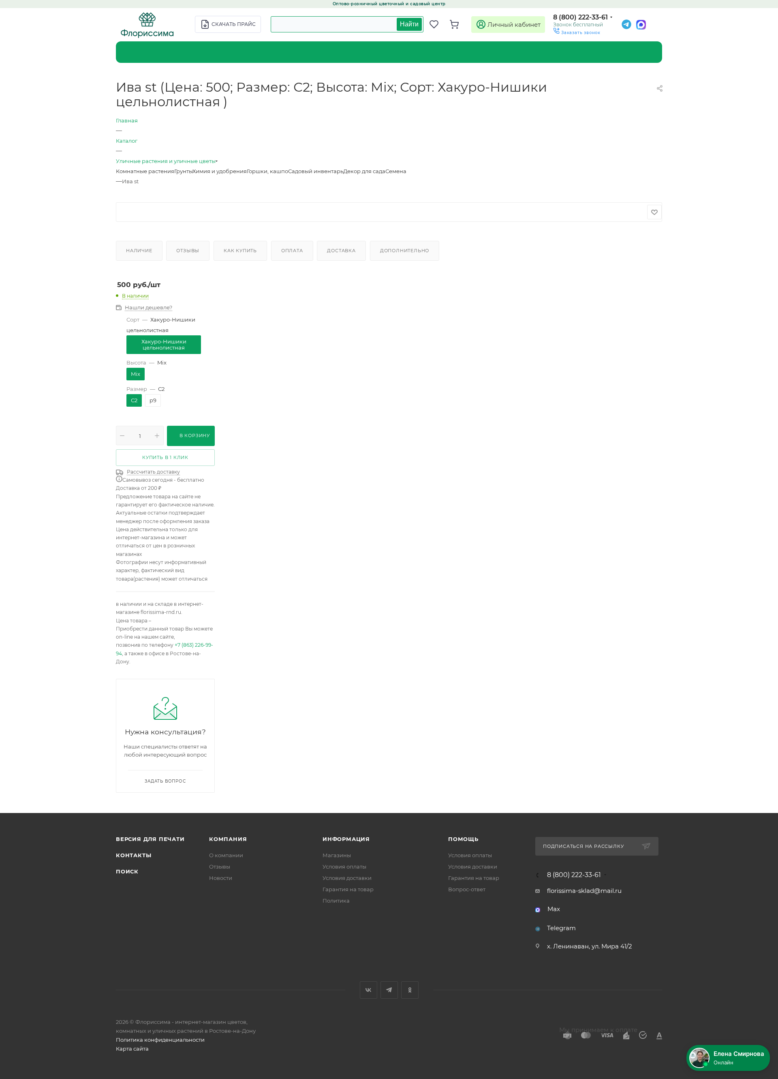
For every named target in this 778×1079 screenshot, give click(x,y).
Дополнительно (404, 250)
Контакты (133, 855)
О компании (226, 855)
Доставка (341, 250)
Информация (346, 839)
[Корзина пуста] (458, 24)
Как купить (240, 250)
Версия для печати (150, 839)
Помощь (463, 839)
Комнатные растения (145, 171)
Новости (220, 878)
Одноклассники (410, 990)
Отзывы (187, 250)
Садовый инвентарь (315, 171)
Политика (336, 900)
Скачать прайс (234, 24)
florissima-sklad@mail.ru (584, 891)
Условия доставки (347, 878)
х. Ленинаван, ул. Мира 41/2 (589, 946)
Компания (228, 839)
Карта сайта (132, 1048)
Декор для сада (364, 171)
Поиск (127, 871)
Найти (409, 24)
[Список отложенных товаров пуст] (437, 24)
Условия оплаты (344, 866)
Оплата (292, 250)
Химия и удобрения (219, 171)
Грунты (183, 171)
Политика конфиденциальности (160, 1039)
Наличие (139, 250)
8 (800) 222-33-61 (580, 17)
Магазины (337, 855)
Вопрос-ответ (466, 889)
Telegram (561, 928)
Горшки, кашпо (267, 171)
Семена (395, 171)
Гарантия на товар (348, 889)
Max (553, 909)
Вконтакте (368, 990)
